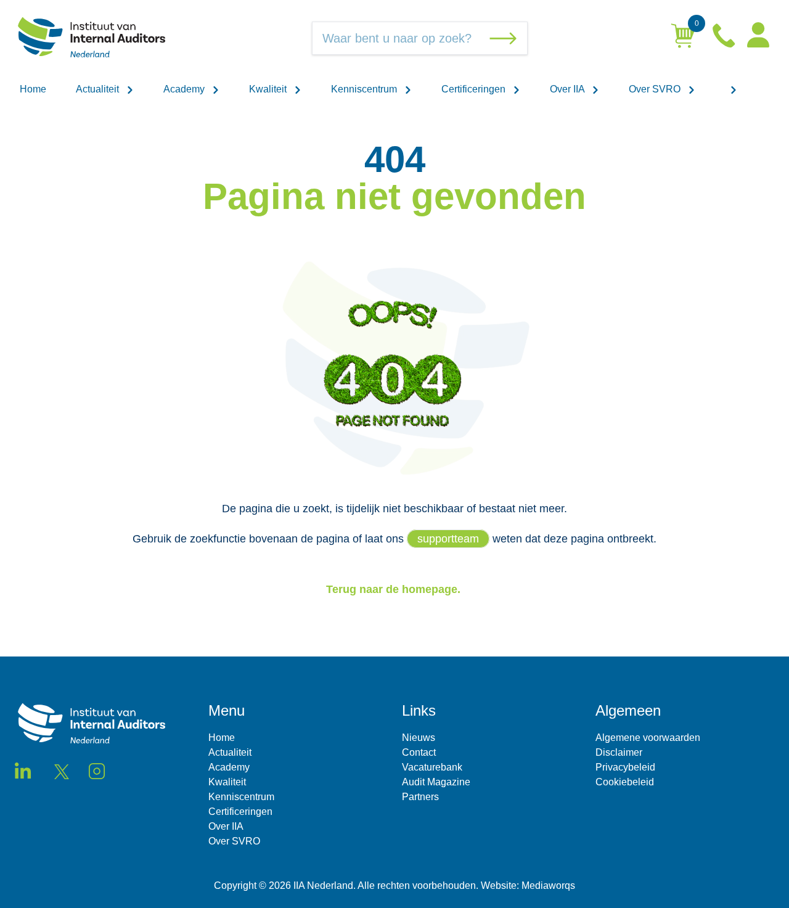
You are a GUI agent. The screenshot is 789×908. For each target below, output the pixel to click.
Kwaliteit (269, 89)
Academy (185, 89)
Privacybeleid (625, 767)
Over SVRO (656, 89)
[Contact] (725, 38)
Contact (419, 752)
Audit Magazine (436, 782)
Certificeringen (474, 89)
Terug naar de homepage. (395, 589)
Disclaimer (618, 752)
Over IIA (568, 89)
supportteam (448, 539)
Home (33, 89)
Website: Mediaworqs (528, 885)
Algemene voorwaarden (647, 737)
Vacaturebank (432, 767)
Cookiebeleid (624, 782)
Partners (420, 796)
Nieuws (418, 737)
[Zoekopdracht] (505, 38)
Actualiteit (98, 89)
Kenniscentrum (365, 89)
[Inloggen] (758, 38)
